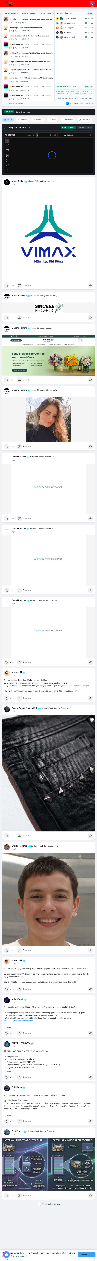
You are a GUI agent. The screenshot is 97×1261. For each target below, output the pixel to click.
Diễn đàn (20, 104)
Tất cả (9, 119)
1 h (13, 299)
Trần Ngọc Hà (69, 28)
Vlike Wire (16, 999)
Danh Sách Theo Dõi (85, 127)
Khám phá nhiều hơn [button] (19, 1256)
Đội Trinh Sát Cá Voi (21, 1043)
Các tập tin (85, 119)
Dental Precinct (19, 457)
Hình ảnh (39, 119)
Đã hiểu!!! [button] (83, 1254)
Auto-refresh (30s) (76, 104)
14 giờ (14, 675)
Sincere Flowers (19, 296)
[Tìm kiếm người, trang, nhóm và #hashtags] (92, 4)
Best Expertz (17, 1131)
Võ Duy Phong (69, 32)
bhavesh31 (17, 672)
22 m (13, 184)
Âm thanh (69, 119)
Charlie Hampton (19, 846)
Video (53, 119)
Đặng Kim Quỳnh (70, 37)
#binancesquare (10, 1021)
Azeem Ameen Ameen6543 (24, 708)
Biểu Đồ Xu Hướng (68, 127)
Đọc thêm (7, 1027)
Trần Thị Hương (70, 18)
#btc (31, 1021)
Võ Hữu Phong (69, 23)
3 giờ (13, 460)
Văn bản (23, 119)
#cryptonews (23, 1021)
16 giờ (14, 1002)
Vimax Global (18, 181)
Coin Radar (17, 1087)
